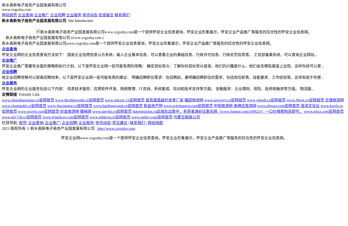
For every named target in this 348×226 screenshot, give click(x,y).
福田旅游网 (193, 100)
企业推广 (41, 15)
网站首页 (9, 15)
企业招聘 (57, 15)
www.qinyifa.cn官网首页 (112, 111)
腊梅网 (85, 111)
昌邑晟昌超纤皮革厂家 (164, 100)
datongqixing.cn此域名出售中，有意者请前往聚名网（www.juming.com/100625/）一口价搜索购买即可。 (218, 111)
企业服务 (73, 15)
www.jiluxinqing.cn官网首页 (69, 106)
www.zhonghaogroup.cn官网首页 (28, 100)
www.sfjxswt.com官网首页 (278, 106)
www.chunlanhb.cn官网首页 (24, 106)
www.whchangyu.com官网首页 (188, 106)
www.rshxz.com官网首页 (324, 111)
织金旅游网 (69, 111)
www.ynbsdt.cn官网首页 (266, 100)
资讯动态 (90, 15)
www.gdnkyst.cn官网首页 (110, 117)
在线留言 (106, 15)
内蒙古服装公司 (187, 117)
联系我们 (122, 15)
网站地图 (155, 123)
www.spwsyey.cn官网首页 (225, 100)
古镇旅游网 (334, 100)
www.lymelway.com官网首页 (66, 117)
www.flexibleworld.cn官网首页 (79, 100)
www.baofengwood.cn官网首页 (118, 106)
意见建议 (119, 123)
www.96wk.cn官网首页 (305, 100)
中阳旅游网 (223, 106)
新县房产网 (153, 106)
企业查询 (25, 15)
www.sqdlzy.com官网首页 (152, 117)
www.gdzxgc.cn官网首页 (125, 100)
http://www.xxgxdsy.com (116, 128)
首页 (23, 123)
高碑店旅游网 (245, 106)
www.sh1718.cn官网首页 (22, 117)
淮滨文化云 (310, 106)
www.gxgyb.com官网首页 (38, 111)
